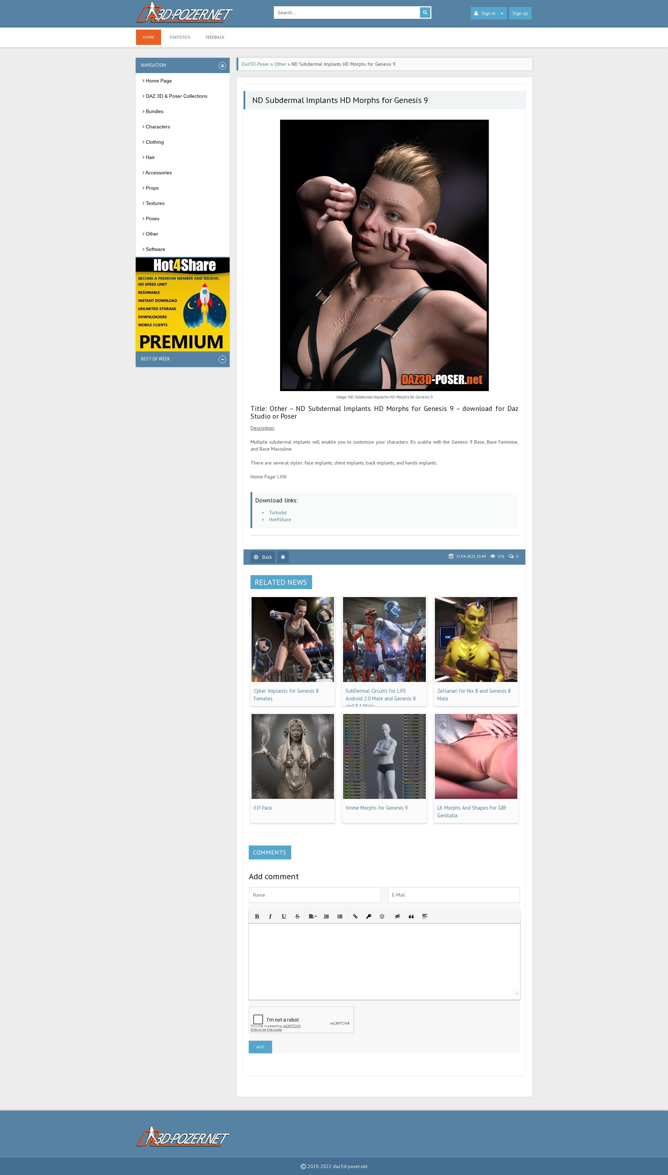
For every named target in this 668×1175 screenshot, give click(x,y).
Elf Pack (263, 807)
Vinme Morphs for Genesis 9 (376, 807)
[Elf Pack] (293, 797)
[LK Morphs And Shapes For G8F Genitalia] (476, 797)
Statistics (179, 37)
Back (266, 557)
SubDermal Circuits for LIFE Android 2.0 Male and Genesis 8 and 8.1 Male (380, 698)
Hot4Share (280, 519)
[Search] (425, 12)
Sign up (520, 13)
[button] (256, 916)
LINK (282, 477)
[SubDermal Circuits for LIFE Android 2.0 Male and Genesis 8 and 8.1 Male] (384, 680)
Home (148, 37)
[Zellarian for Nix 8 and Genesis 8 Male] (476, 680)
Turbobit (278, 512)
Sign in (488, 13)
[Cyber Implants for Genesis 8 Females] (293, 680)
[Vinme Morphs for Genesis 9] (384, 797)
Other (280, 64)
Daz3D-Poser (255, 64)
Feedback (215, 37)
